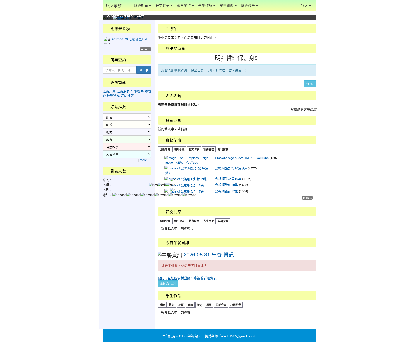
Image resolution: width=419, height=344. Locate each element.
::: (159, 21)
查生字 (143, 70)
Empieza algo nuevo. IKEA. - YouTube (242, 157)
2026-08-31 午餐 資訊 (209, 254)
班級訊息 (109, 91)
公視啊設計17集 (226, 191)
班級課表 (123, 91)
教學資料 (113, 95)
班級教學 (248, 5)
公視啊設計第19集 (228, 178)
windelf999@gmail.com (237, 336)
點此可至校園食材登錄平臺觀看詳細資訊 (187, 278)
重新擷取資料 (168, 283)
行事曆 (135, 91)
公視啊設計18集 (226, 184)
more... (310, 83)
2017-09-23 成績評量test (129, 39)
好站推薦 (127, 95)
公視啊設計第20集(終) (231, 168)
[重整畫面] (128, 5)
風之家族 (114, 5)
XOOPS (181, 336)
